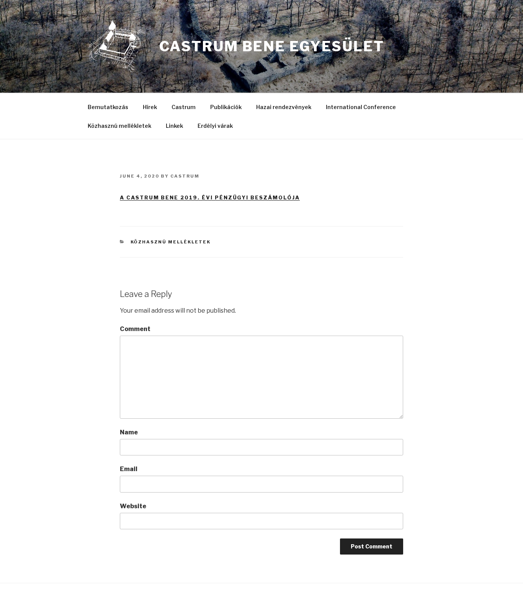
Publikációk (226, 107)
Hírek (150, 107)
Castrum (184, 107)
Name (129, 432)
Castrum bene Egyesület (271, 46)
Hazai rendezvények (283, 107)
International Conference (361, 107)
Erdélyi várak (215, 125)
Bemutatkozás (108, 107)
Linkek (174, 125)
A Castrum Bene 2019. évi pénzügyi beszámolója (210, 197)
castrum (184, 176)
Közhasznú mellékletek (119, 125)
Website (133, 506)
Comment (135, 329)
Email (128, 469)
